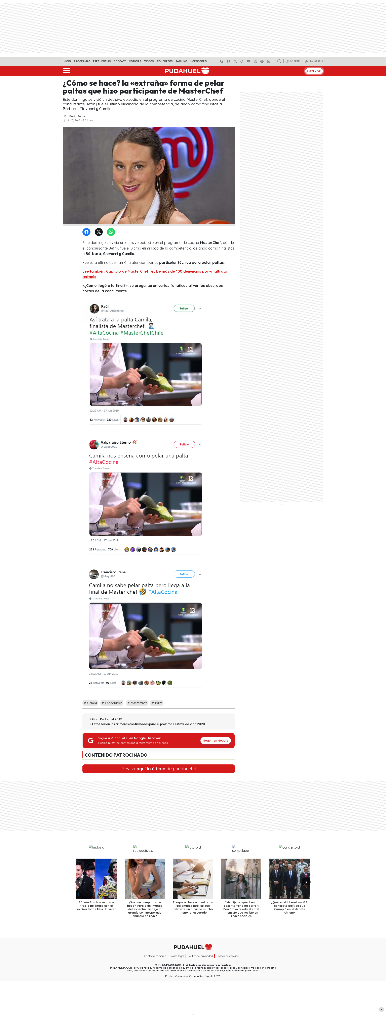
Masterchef (138, 703)
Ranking (181, 61)
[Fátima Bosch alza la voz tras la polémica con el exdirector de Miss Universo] (96, 879)
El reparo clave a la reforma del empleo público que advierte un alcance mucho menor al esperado (193, 907)
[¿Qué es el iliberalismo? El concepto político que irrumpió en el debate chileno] (289, 879)
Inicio (67, 61)
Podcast (120, 61)
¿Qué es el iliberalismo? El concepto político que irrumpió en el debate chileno (289, 907)
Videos (149, 61)
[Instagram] (256, 61)
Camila (92, 703)
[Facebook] (229, 61)
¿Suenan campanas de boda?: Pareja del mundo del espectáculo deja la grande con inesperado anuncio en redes (144, 909)
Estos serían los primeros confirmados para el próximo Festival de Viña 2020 (148, 724)
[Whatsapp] (269, 61)
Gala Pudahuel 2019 (107, 719)
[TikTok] (242, 61)
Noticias (135, 61)
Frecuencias (102, 61)
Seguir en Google (215, 740)
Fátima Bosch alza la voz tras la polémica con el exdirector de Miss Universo (96, 906)
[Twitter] (99, 232)
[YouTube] (249, 61)
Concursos (164, 61)
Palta (158, 703)
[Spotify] (262, 61)
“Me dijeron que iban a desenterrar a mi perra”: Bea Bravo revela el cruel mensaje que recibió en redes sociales (241, 909)
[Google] (222, 61)
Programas (82, 61)
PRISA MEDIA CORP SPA (173, 964)
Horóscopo (198, 61)
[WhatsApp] (112, 232)
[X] (236, 61)
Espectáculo (113, 703)
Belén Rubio (77, 116)
